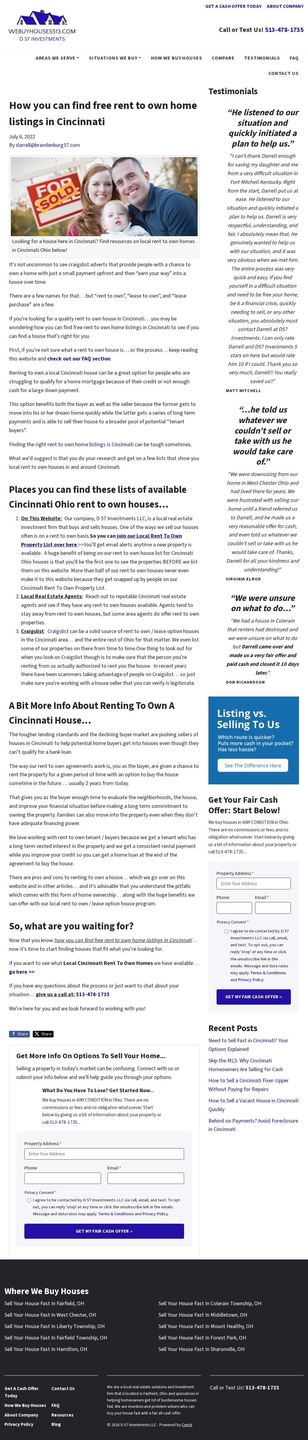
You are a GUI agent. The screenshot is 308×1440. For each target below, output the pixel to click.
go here (18, 972)
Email (114, 1168)
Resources (62, 1415)
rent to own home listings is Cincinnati (91, 444)
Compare (223, 57)
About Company (285, 6)
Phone (30, 1168)
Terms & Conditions (116, 1214)
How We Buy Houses (176, 57)
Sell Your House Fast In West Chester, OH (50, 1315)
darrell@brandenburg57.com (48, 145)
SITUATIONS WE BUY (113, 57)
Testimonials (262, 57)
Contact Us (283, 73)
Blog (56, 1424)
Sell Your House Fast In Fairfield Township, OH (56, 1338)
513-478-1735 (284, 30)
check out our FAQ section (78, 359)
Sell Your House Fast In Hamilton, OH (46, 1349)
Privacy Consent (40, 1192)
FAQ (294, 57)
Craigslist (58, 631)
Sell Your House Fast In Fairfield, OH (44, 1303)
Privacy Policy (155, 1214)
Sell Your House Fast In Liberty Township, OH (55, 1326)
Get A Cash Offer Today (233, 6)
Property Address (43, 1143)
